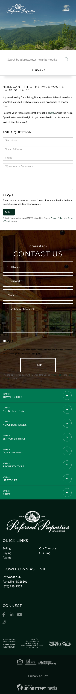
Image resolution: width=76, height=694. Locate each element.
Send (9, 212)
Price (6, 494)
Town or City (12, 396)
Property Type (13, 466)
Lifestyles (10, 480)
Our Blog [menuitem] (44, 552)
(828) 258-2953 (12, 586)
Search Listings (14, 438)
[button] (66, 59)
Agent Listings (13, 410)
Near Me (40, 70)
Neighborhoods (15, 424)
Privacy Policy (57, 218)
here (51, 112)
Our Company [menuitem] (48, 548)
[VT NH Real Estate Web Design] (37, 687)
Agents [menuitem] (7, 557)
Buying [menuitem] (7, 552)
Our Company (13, 452)
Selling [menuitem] (7, 548)
